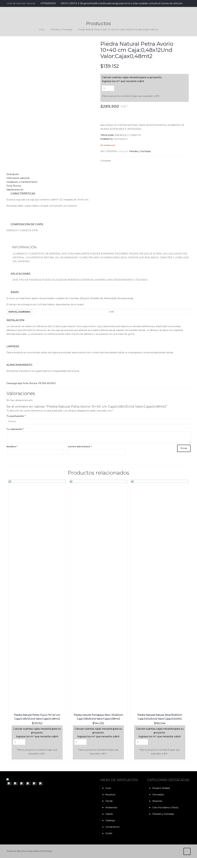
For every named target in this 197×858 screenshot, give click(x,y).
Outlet (108, 833)
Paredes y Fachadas (61, 29)
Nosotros (110, 794)
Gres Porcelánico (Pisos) (165, 807)
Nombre (11, 446)
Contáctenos (112, 827)
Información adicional (17, 178)
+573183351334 (48, 3)
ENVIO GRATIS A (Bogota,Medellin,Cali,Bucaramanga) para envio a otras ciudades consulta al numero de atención (122, 3)
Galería (109, 814)
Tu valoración (15, 429)
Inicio (42, 29)
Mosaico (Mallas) (161, 788)
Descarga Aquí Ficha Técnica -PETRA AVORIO (31, 383)
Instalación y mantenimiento (21, 182)
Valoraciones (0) (14, 189)
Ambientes (111, 807)
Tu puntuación (16, 416)
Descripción (12, 174)
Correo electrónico (80, 446)
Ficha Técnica (13, 185)
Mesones (157, 801)
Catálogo (110, 820)
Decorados (158, 794)
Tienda (109, 801)
